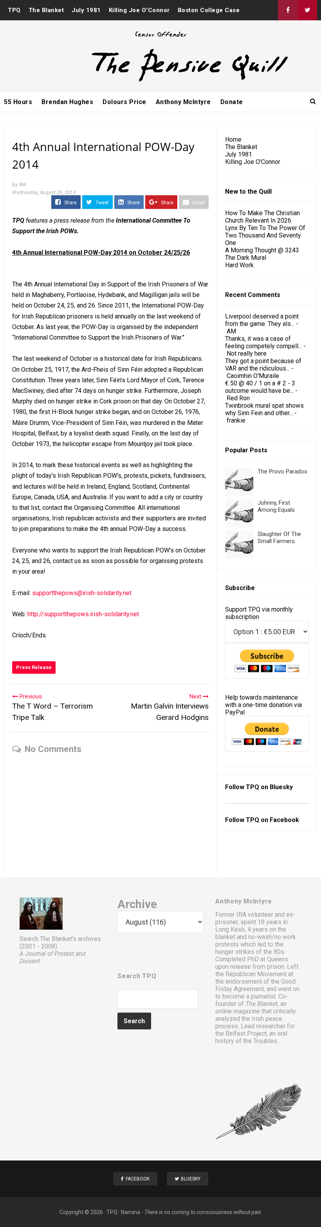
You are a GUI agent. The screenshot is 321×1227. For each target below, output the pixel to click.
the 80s (273, 951)
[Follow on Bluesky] (307, 10)
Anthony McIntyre (183, 102)
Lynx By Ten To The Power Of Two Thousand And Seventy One (265, 235)
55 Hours (18, 102)
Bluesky (281, 787)
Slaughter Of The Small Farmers (279, 538)
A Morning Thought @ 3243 (262, 250)
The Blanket (46, 10)
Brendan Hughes (67, 102)
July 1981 (86, 10)
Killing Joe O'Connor (139, 10)
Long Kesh (230, 929)
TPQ (14, 10)
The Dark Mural (245, 257)
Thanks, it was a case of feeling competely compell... (263, 342)
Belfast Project (246, 1033)
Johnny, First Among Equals (276, 506)
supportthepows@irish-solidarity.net (82, 593)
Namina (130, 1212)
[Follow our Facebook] (288, 10)
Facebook (284, 820)
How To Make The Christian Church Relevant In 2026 (262, 216)
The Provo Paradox (282, 471)
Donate (231, 102)
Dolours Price (124, 102)
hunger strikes (234, 951)
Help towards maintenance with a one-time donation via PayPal (263, 705)
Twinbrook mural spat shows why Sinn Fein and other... (264, 409)
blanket (225, 937)
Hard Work (239, 265)
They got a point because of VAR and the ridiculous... (263, 364)
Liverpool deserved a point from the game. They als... (262, 320)
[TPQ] (160, 81)
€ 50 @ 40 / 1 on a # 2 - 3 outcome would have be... (260, 387)
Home (233, 139)
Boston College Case (209, 10)
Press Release (34, 667)
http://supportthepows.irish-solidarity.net (83, 614)
